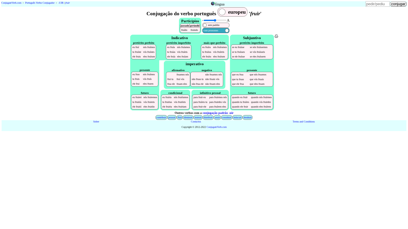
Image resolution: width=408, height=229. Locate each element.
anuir (217, 117)
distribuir (208, 117)
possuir (171, 117)
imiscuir (237, 117)
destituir (248, 117)
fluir (180, 117)
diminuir (188, 117)
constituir (226, 117)
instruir (198, 117)
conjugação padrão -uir (218, 112)
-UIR (61, 2)
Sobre (96, 121)
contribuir (161, 117)
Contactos (196, 121)
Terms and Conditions (304, 121)
